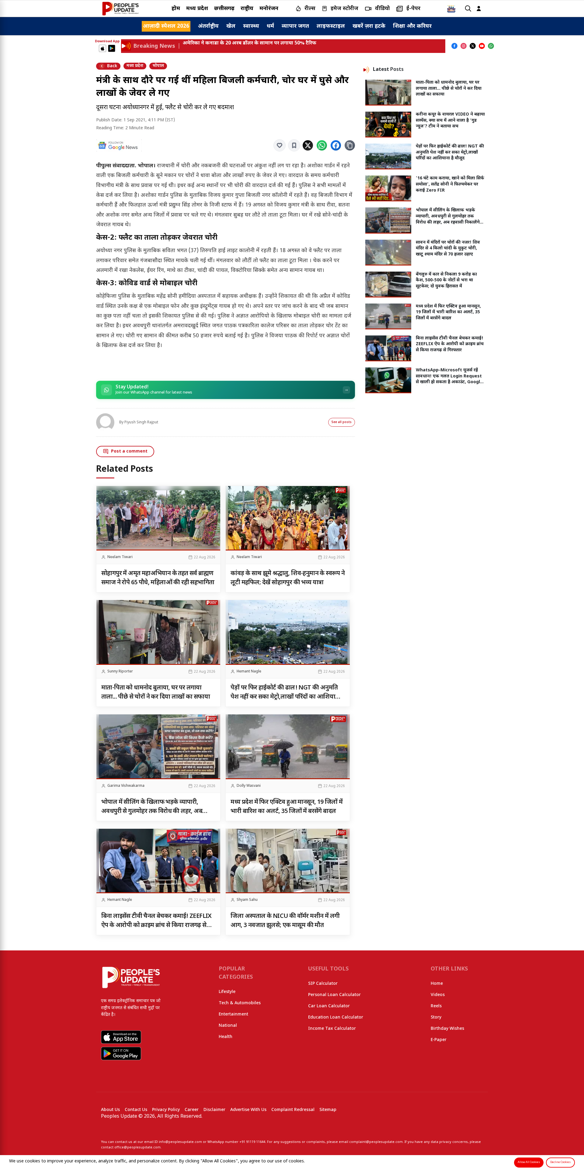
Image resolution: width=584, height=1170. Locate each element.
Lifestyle (227, 992)
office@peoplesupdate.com (137, 1147)
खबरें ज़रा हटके (369, 26)
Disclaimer (214, 1110)
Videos (438, 995)
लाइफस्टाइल (331, 26)
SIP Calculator (323, 984)
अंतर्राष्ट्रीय (208, 26)
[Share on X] (308, 145)
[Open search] (468, 9)
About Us (110, 1110)
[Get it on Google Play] (111, 48)
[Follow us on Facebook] (454, 46)
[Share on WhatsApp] (322, 145)
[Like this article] (279, 145)
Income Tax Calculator (332, 1029)
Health (225, 1037)
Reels (436, 1006)
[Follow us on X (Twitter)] (473, 46)
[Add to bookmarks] (294, 145)
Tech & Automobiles (240, 1003)
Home (437, 984)
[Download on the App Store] (102, 48)
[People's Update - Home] (120, 8)
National (228, 1026)
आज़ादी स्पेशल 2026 (166, 26)
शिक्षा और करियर (412, 26)
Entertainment (233, 1014)
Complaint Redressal (293, 1110)
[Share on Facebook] (336, 145)
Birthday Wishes (447, 1029)
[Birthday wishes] (451, 8)
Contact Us (136, 1110)
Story (436, 1017)
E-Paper (439, 1040)
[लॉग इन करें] (479, 9)
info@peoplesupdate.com (180, 1142)
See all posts (342, 422)
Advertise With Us (248, 1110)
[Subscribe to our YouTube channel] (482, 46)
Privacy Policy (166, 1110)
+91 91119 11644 (252, 1142)
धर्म (270, 26)
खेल (230, 26)
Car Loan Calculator (329, 1006)
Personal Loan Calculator (334, 995)
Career (192, 1110)
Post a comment (129, 451)
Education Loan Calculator (335, 1017)
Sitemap (327, 1110)
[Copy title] (350, 145)
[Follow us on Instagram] (464, 46)
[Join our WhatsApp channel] (491, 46)
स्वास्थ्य (251, 26)
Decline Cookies (560, 1162)
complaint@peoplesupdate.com (376, 1142)
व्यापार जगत (295, 26)
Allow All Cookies (529, 1162)
